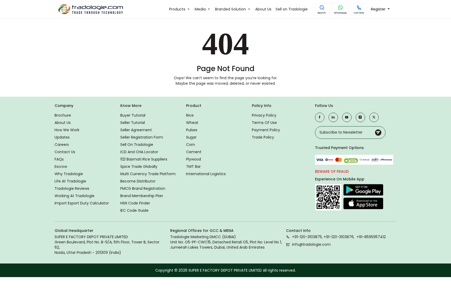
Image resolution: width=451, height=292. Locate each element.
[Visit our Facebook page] (319, 117)
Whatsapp (340, 12)
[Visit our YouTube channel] (347, 117)
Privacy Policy (264, 115)
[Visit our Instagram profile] (360, 117)
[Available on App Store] (363, 203)
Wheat (192, 122)
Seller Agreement (136, 130)
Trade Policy (263, 137)
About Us (63, 122)
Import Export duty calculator (82, 203)
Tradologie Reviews (72, 188)
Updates (62, 137)
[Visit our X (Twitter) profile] (374, 117)
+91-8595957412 (371, 236)
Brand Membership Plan (141, 195)
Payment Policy (266, 130)
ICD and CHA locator (139, 151)
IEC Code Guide (134, 210)
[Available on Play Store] (363, 190)
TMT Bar (193, 166)
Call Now (359, 12)
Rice (190, 115)
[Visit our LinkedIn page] (333, 117)
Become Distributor (138, 181)
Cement (193, 151)
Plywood (193, 159)
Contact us (65, 151)
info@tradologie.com (311, 244)
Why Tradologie (69, 173)
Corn (190, 144)
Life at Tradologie (70, 181)
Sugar (191, 137)
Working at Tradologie (74, 195)
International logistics (206, 173)
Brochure (63, 115)
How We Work (67, 130)
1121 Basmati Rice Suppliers (143, 159)
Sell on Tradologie (136, 144)
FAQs (59, 159)
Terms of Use (264, 122)
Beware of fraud (332, 171)
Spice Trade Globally (138, 166)
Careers (62, 144)
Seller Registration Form (141, 137)
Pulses (191, 130)
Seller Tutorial (132, 122)
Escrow (61, 166)
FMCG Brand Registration (142, 188)
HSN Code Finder (135, 203)
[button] (322, 9)
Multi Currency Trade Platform (148, 173)
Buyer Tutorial (132, 115)
